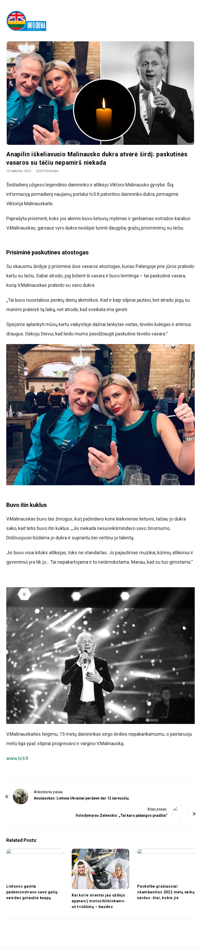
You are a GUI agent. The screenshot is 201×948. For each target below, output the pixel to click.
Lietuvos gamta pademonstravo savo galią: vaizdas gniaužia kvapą (32, 892)
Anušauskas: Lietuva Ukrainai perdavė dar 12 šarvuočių (81, 798)
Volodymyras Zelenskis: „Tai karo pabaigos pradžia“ (121, 815)
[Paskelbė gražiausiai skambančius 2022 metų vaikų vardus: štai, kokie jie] (166, 864)
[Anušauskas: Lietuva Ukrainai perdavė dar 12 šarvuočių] (21, 796)
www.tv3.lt (17, 758)
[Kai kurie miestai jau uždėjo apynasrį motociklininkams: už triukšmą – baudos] (100, 869)
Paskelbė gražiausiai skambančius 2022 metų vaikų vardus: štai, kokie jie (166, 892)
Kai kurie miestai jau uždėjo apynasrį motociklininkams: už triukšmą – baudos (99, 901)
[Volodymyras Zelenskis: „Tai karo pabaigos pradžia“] (180, 813)
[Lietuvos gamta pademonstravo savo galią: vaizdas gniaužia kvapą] (35, 864)
